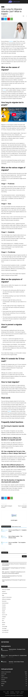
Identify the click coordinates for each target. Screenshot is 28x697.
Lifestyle (4, 616)
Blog (3, 595)
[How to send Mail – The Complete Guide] (4, 544)
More (18, 693)
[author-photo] (14, 518)
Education (4, 601)
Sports (3, 624)
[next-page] (4, 549)
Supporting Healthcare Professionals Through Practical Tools (13, 580)
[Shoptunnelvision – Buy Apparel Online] (4, 651)
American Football (6, 589)
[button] (2, 1)
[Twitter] (5, 19)
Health (3, 610)
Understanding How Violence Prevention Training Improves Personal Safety (14, 564)
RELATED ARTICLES (6, 526)
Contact (21, 693)
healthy (9, 411)
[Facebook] (2, 19)
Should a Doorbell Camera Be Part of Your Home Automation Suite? (12, 576)
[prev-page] (2, 549)
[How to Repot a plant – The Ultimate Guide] (4, 538)
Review (3, 622)
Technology (4, 626)
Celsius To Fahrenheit (7, 597)
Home (2, 4)
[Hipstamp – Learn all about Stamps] (4, 663)
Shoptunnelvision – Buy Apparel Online (17, 649)
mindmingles (4, 16)
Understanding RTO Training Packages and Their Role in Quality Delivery (13, 568)
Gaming (3, 607)
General (4, 609)
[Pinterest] (8, 19)
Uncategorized (5, 630)
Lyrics (3, 618)
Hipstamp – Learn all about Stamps (16, 661)
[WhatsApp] (11, 19)
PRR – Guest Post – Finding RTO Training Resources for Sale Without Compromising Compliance (13, 572)
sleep (4, 90)
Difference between (6, 599)
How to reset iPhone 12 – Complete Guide (18, 655)
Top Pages (4, 628)
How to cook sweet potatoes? (22, 506)
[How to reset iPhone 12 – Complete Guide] (4, 531)
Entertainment (5, 603)
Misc (3, 620)
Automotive (4, 593)
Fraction (4, 605)
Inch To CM (4, 614)
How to (6, 4)
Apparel (4, 591)
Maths (8, 691)
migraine (11, 41)
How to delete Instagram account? (6, 506)
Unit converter (5, 632)
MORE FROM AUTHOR (16, 526)
